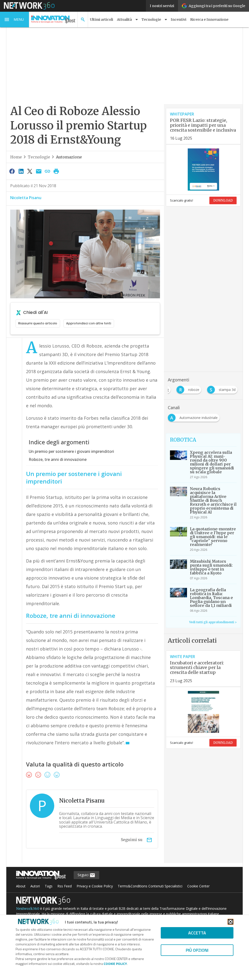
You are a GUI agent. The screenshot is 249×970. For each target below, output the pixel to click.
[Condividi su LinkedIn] (21, 171)
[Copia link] (47, 171)
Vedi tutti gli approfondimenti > (213, 622)
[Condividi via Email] (39, 171)
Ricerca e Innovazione (209, 19)
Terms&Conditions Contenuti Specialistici (150, 886)
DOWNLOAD (223, 200)
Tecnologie (39, 157)
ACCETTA (197, 933)
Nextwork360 (27, 908)
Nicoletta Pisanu (25, 197)
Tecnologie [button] (151, 19)
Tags (49, 886)
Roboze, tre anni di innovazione (58, 459)
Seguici (83, 875)
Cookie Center (198, 886)
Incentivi (178, 19)
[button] (14, 19)
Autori (35, 886)
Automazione (69, 157)
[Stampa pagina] (56, 171)
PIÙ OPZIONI (197, 950)
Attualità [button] (124, 19)
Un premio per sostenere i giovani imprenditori (71, 451)
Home (16, 157)
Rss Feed (64, 886)
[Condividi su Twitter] (30, 171)
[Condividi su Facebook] (12, 171)
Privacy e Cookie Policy (95, 886)
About (21, 886)
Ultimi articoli (101, 19)
